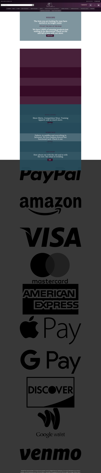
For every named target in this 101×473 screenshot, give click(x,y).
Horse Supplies (74, 8)
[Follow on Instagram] (95, 1)
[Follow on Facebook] (94, 1)
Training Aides (84, 8)
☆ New (17, 8)
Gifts (41, 8)
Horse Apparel (64, 8)
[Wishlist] (95, 5)
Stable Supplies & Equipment (52, 8)
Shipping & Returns (45, 10)
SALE (14, 8)
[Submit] (33, 5)
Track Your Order (56, 10)
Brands (92, 8)
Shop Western (24, 8)
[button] (89, 1)
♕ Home (9, 8)
